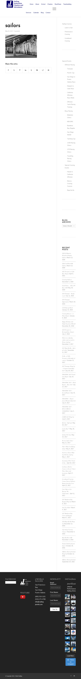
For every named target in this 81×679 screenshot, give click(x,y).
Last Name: (54, 600)
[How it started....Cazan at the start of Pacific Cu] (73, 602)
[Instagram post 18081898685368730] (73, 620)
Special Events (66, 61)
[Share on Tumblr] (31, 70)
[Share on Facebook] (8, 70)
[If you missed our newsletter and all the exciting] (67, 596)
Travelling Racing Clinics (70, 158)
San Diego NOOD (70, 133)
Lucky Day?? (65, 429)
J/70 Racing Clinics (70, 151)
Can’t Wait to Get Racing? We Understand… (67, 491)
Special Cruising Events (70, 166)
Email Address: (53, 583)
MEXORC (70, 121)
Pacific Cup (70, 73)
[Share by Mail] (48, 70)
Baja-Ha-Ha (70, 190)
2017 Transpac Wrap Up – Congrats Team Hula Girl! (68, 368)
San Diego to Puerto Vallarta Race (71, 79)
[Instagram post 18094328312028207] (67, 620)
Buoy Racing (69, 111)
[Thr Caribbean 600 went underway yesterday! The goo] (73, 626)
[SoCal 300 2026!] (73, 608)
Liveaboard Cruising (68, 39)
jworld (18, 31)
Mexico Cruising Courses (69, 183)
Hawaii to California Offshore (70, 174)
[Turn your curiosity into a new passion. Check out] (73, 644)
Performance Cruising (69, 33)
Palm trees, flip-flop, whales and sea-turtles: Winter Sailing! (68, 340)
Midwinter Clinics (70, 116)
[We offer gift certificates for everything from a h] (67, 649)
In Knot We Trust (66, 435)
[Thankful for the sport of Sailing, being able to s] (73, 649)
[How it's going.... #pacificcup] (67, 602)
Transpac (70, 69)
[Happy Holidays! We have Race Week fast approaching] (67, 644)
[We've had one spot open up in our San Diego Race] (73, 638)
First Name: (54, 592)
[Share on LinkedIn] (25, 70)
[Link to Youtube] (74, 675)
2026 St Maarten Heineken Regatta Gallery (67, 255)
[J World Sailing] (15, 4)
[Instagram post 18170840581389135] (67, 632)
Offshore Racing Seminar (69, 560)
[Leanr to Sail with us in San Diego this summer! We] (67, 608)
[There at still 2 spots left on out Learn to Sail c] (73, 632)
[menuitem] (31, 4)
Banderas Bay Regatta (71, 127)
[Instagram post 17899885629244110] (67, 626)
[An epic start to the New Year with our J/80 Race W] (67, 638)
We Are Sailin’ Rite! (67, 441)
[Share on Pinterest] (20, 70)
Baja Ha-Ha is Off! (67, 537)
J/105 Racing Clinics (71, 144)
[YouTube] (23, 597)
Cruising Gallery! (67, 279)
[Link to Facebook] (71, 675)
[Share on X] (14, 70)
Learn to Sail (68, 28)
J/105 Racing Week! (67, 308)
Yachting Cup (71, 139)
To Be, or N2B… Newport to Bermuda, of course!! (68, 358)
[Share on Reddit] (43, 70)
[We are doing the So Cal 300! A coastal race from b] (73, 614)
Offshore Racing (70, 65)
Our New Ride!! (66, 507)
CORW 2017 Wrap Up (68, 417)
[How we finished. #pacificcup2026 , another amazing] (73, 596)
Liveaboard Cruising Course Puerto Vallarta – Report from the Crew (69, 481)
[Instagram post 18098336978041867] (67, 614)
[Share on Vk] (37, 70)
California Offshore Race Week (70, 95)
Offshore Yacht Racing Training (71, 104)
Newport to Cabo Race (70, 87)
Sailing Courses (67, 24)
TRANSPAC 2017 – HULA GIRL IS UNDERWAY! (67, 409)
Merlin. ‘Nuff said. (67, 423)
